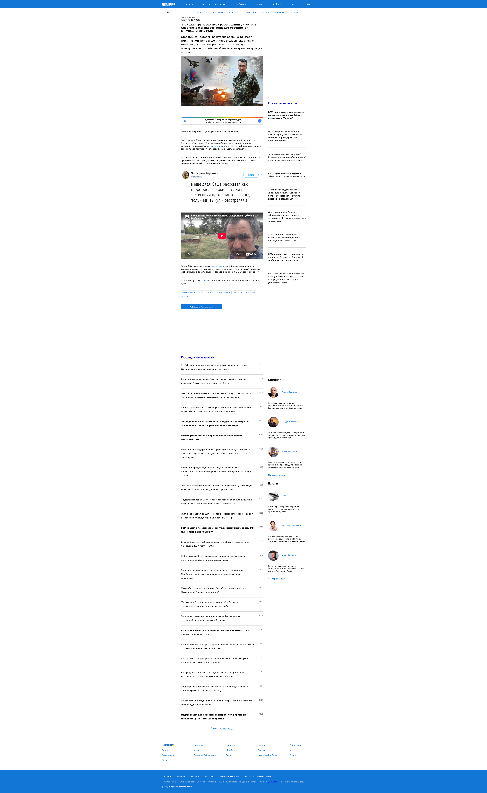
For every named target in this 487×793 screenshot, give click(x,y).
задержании (217, 266)
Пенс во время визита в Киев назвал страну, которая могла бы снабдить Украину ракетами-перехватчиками (285, 136)
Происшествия (188, 292)
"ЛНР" (210, 292)
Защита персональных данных (258, 776)
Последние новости (198, 357)
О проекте (166, 776)
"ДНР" (201, 292)
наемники (215, 146)
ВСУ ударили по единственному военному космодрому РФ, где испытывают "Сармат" (286, 115)
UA (165, 12)
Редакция (181, 776)
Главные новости (282, 103)
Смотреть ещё (222, 728)
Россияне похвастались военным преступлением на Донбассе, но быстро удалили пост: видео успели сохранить (212, 574)
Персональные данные (229, 776)
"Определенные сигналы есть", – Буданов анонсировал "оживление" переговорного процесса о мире (287, 157)
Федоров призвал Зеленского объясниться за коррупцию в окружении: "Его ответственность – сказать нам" (287, 217)
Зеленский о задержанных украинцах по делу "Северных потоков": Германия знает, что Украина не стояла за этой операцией (215, 453)
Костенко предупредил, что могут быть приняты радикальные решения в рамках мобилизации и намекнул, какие (216, 471)
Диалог (183, 17)
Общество (250, 292)
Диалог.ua (273, 782)
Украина (192, 17)
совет (203, 280)
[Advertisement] (222, 330)
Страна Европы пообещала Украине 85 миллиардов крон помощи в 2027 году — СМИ (284, 237)
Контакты (195, 776)
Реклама (209, 776)
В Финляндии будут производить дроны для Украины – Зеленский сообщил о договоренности (286, 257)
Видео (185, 296)
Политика (238, 292)
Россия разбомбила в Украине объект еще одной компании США (286, 175)
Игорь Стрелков (223, 292)
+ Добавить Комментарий (201, 307)
